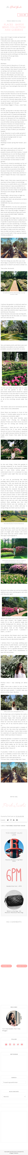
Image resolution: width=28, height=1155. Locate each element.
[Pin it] (17, 820)
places (23, 825)
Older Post (21, 966)
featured (9, 825)
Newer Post (7, 966)
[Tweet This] (8, 820)
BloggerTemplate (14, 1153)
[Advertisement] (14, 986)
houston (17, 825)
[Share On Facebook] (11, 820)
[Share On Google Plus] (14, 820)
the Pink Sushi (13, 1151)
